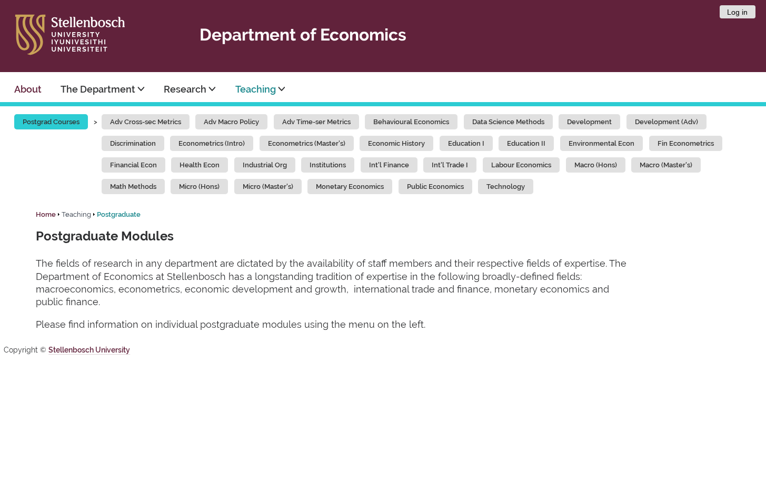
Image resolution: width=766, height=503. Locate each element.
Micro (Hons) (199, 186)
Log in (737, 12)
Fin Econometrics (686, 143)
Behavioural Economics (411, 122)
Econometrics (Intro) (211, 143)
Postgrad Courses (51, 122)
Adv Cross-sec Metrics (145, 122)
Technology (505, 186)
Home (46, 214)
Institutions (328, 165)
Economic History (396, 143)
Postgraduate (119, 214)
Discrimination (133, 143)
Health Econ (200, 165)
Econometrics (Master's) (306, 143)
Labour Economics (521, 165)
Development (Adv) (666, 122)
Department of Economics (303, 34)
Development (589, 122)
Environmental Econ (601, 143)
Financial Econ (133, 165)
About (28, 89)
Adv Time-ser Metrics (316, 122)
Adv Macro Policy (231, 122)
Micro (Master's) (268, 186)
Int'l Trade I (450, 165)
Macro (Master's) (666, 165)
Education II (526, 143)
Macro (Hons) (595, 165)
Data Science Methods (508, 122)
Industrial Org (265, 165)
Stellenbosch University (89, 350)
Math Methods (133, 186)
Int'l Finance (389, 165)
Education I (466, 143)
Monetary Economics (350, 186)
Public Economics (435, 186)
